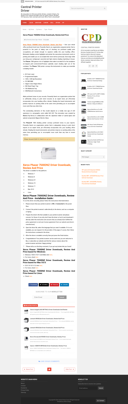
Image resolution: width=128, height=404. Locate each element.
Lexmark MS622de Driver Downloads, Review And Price (47, 327)
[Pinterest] (96, 66)
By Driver (27, 39)
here (45, 139)
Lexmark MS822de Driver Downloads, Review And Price (47, 318)
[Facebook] (89, 66)
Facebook (34, 284)
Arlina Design (67, 401)
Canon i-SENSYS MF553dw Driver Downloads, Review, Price (48, 346)
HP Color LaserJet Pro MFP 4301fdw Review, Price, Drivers (50, 1)
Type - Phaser (38, 39)
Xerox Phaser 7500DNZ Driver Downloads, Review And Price (42, 45)
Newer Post (29, 369)
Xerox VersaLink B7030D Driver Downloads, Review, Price (48, 337)
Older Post (69, 369)
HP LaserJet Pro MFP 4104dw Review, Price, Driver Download (96, 96)
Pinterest (55, 284)
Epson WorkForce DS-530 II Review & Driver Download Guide (95, 134)
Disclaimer (24, 388)
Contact (23, 385)
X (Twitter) (44, 284)
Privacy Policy (25, 390)
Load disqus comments (50, 361)
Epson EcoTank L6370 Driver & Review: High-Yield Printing (95, 142)
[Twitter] (93, 66)
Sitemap (23, 392)
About (23, 383)
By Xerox (32, 39)
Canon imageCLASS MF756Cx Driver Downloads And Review (48, 309)
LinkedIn (65, 284)
